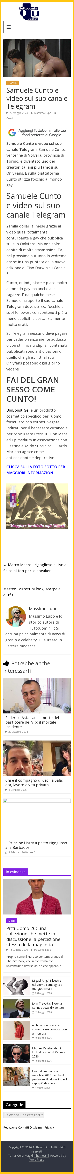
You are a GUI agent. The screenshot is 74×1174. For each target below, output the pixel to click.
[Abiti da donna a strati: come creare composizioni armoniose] (16, 1023)
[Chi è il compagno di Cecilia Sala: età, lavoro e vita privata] (37, 743)
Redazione (10, 1127)
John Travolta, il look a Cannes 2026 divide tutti (48, 1005)
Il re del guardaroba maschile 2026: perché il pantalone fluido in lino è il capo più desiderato (49, 1077)
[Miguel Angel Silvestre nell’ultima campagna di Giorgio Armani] (16, 979)
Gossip (12, 83)
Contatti (23, 1127)
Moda (11, 921)
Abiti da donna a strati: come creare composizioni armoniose (49, 1029)
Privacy (49, 1127)
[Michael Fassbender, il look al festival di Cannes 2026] (16, 1046)
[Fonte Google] (37, 132)
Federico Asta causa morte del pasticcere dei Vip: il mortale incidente (32, 722)
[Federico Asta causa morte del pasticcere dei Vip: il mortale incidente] (37, 680)
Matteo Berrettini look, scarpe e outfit (31, 591)
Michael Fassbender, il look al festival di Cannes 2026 (48, 1052)
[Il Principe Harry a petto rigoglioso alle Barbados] (37, 801)
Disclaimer (37, 1127)
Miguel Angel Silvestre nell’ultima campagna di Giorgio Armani (47, 985)
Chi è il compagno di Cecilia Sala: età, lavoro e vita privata (34, 782)
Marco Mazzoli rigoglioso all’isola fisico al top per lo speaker (34, 567)
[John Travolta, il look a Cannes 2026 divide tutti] (16, 1002)
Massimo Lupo (43, 113)
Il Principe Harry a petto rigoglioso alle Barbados (36, 845)
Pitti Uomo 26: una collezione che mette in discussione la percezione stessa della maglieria (33, 936)
